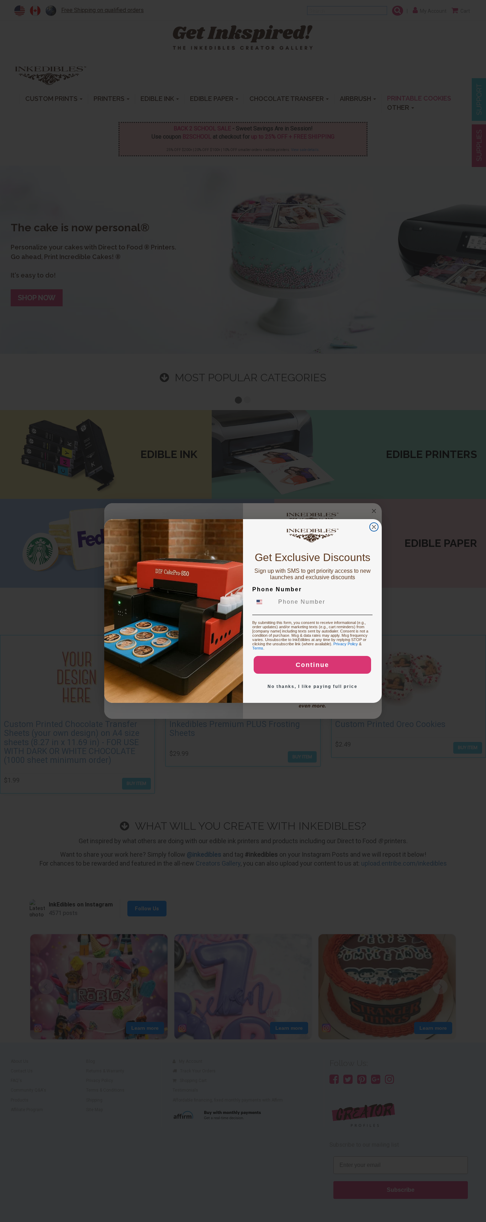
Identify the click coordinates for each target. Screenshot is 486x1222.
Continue (312, 664)
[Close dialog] (374, 527)
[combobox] (264, 602)
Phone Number (277, 589)
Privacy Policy (345, 644)
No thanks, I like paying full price (313, 686)
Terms (257, 648)
